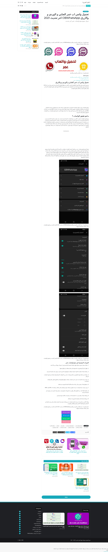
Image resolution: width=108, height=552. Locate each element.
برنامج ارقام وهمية (37, 523)
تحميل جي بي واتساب (37, 527)
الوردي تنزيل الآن (66, 421)
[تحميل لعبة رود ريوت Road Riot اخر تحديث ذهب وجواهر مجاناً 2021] (35, 28)
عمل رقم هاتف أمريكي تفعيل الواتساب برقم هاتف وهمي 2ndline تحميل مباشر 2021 (25, 16)
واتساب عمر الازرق (71, 427)
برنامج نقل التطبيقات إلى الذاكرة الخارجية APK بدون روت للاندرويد (26, 40)
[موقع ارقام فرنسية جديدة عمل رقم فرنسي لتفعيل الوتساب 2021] (82, 467)
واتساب (58, 425)
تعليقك (66, 497)
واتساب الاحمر (52, 425)
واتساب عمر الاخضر (79, 427)
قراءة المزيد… (105, 551)
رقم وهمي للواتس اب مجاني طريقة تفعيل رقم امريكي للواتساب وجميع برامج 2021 (82, 488)
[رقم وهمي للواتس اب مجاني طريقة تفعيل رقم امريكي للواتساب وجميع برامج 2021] (82, 482)
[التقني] (86, 2)
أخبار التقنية (39, 519)
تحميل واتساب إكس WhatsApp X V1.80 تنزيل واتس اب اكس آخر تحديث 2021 (50, 473)
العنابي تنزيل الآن (66, 412)
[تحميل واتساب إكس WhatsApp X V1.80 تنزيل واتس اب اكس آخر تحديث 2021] (50, 467)
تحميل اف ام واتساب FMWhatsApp (34, 533)
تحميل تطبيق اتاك (37, 531)
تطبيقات (34, 2)
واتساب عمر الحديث (63, 427)
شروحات (29, 2)
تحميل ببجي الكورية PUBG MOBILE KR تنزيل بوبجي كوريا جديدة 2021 (26, 34)
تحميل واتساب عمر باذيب (69, 425)
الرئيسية (46, 2)
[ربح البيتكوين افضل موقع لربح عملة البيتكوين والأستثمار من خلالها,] (35, 46)
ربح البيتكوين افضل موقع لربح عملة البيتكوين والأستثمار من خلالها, (25, 46)
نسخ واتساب (86, 11)
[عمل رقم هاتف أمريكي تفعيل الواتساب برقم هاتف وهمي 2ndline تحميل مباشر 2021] (35, 16)
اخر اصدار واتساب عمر (79, 425)
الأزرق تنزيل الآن (66, 415)
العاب (40, 517)
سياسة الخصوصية (40, 2)
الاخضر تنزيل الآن (66, 418)
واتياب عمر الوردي (55, 427)
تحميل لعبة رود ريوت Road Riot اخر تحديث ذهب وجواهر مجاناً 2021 (73, 5)
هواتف (25, 2)
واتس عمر (62, 425)
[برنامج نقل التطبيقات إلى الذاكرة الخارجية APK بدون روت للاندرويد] (35, 40)
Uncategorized (38, 525)
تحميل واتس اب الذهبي (36, 529)
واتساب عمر (86, 427)
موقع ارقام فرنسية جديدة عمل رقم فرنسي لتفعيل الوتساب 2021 (82, 473)
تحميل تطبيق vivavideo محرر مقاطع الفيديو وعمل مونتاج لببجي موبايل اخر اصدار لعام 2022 (67, 473)
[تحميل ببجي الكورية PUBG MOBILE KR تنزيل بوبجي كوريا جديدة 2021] (35, 34)
